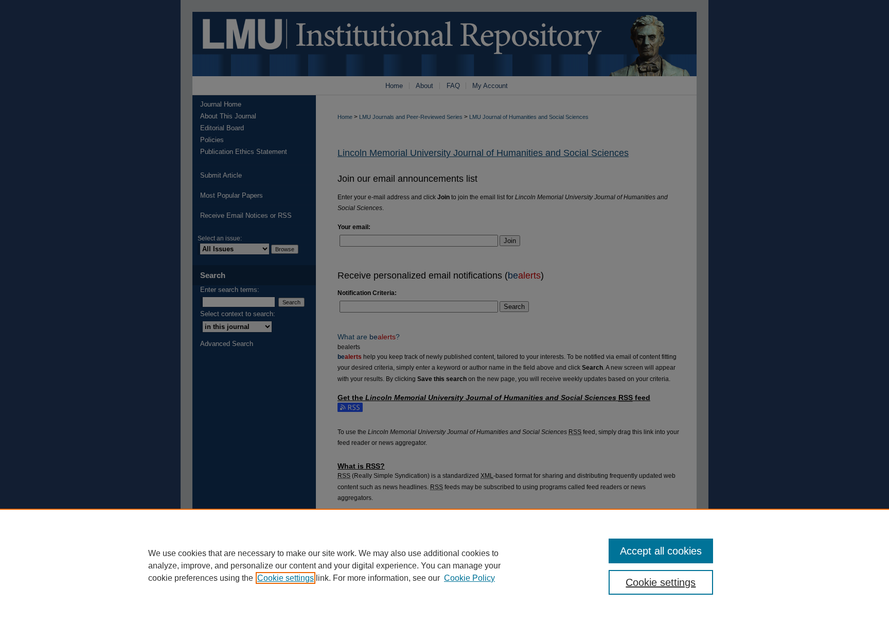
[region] (444, 565)
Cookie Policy (469, 578)
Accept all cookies (661, 551)
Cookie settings (285, 578)
